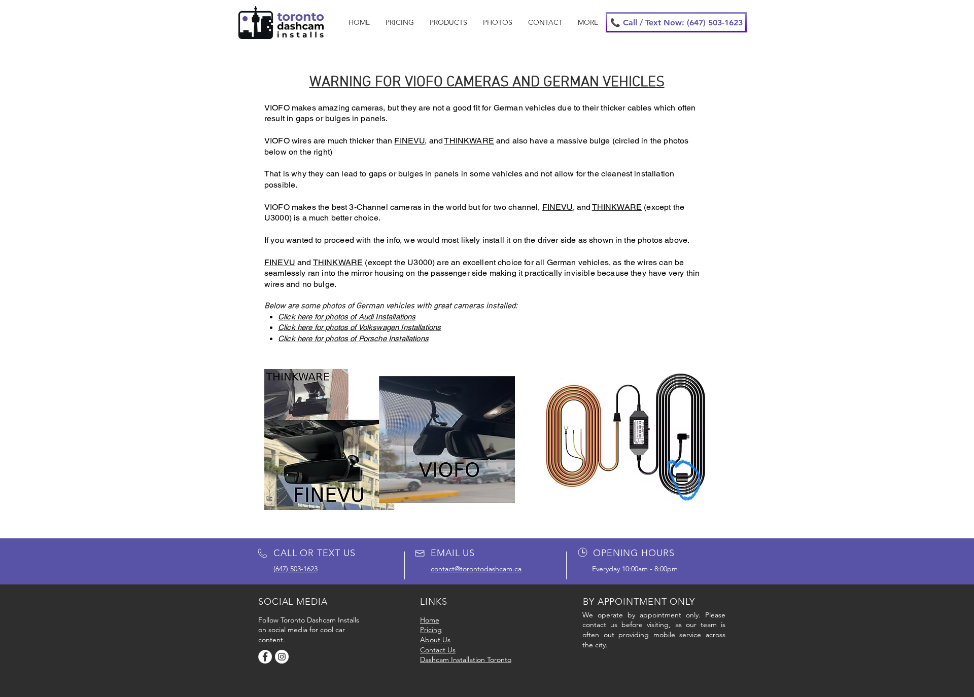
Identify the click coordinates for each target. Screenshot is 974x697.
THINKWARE (469, 140)
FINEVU (409, 140)
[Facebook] (265, 657)
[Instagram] (282, 657)
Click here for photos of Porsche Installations (353, 338)
